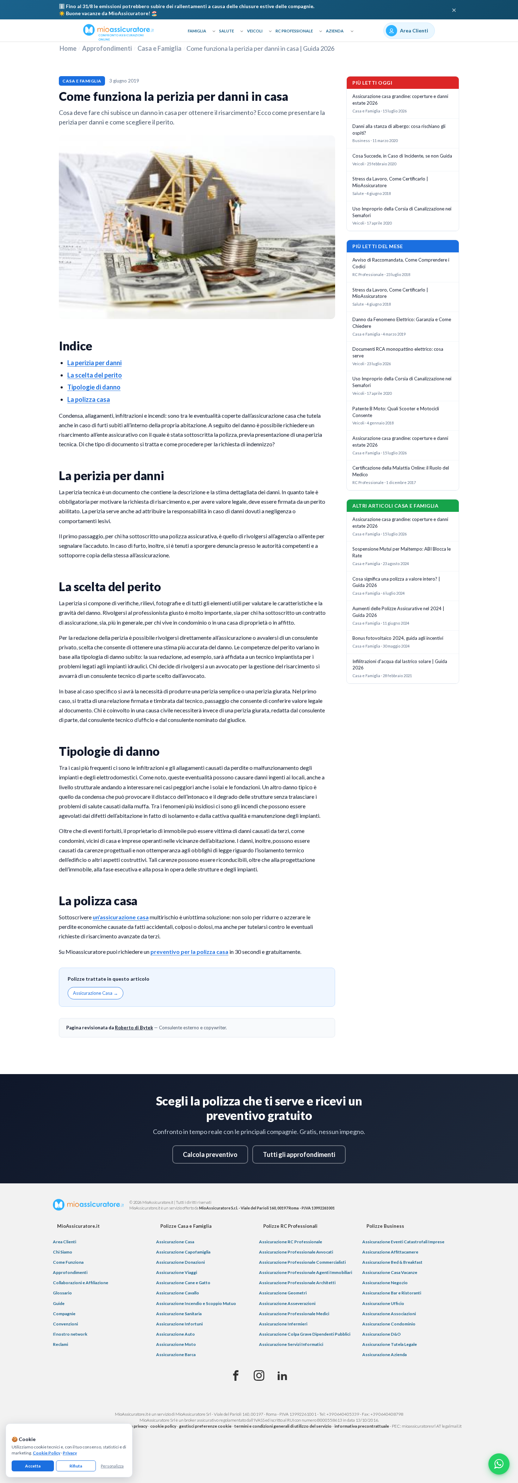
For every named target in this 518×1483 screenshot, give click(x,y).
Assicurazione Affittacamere (390, 1252)
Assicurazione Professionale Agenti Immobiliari (305, 1272)
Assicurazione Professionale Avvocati (296, 1252)
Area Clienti (64, 1241)
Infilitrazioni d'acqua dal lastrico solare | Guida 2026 (399, 664)
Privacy (70, 1453)
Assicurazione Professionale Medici (294, 1313)
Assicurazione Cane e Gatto (183, 1282)
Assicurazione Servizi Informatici (291, 1344)
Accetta (33, 1466)
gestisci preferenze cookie (205, 1426)
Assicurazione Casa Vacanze (389, 1272)
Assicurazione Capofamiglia (183, 1252)
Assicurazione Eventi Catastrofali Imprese (403, 1241)
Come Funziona (68, 1262)
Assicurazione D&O (381, 1334)
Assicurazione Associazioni (389, 1313)
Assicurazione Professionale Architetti (297, 1282)
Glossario (62, 1292)
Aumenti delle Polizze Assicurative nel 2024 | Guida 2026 (398, 612)
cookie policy (163, 1426)
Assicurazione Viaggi (176, 1272)
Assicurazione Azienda (384, 1354)
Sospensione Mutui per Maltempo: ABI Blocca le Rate (401, 552)
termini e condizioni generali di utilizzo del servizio (283, 1426)
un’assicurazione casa (121, 917)
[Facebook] (235, 1375)
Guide (58, 1303)
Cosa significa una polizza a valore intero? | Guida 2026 (396, 582)
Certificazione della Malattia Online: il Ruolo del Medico (400, 471)
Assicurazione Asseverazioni (287, 1303)
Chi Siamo (62, 1252)
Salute (226, 31)
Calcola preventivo (210, 1154)
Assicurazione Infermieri (283, 1323)
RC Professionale (294, 31)
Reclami (60, 1344)
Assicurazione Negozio (385, 1282)
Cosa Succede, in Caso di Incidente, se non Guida (402, 156)
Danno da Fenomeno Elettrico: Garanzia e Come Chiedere (401, 323)
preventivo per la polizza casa (189, 951)
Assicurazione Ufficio (383, 1303)
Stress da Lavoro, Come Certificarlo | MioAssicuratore (390, 182)
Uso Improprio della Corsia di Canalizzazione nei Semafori (401, 212)
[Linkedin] (282, 1375)
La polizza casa (88, 399)
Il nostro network (70, 1334)
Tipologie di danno (94, 387)
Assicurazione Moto (176, 1344)
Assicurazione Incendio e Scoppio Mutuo (196, 1303)
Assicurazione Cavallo (177, 1292)
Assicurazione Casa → (95, 993)
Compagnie (64, 1313)
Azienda (335, 31)
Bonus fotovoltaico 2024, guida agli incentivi (397, 638)
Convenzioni (65, 1323)
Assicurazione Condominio (388, 1323)
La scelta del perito (94, 375)
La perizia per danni (94, 363)
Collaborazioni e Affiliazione (80, 1282)
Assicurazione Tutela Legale (389, 1344)
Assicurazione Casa (175, 1241)
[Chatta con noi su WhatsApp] (499, 1464)
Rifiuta (75, 1466)
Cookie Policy (46, 1453)
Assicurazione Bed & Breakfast (392, 1262)
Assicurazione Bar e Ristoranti (391, 1292)
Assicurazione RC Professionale (290, 1241)
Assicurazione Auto (175, 1334)
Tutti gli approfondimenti (299, 1154)
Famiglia (197, 31)
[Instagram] (259, 1375)
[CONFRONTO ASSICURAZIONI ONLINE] (118, 29)
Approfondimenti (107, 48)
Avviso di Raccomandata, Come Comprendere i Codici (400, 263)
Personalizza (112, 1466)
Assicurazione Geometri (283, 1292)
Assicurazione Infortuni (179, 1323)
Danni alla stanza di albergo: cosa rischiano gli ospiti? (398, 129)
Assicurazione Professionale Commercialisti (302, 1262)
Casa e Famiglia (159, 48)
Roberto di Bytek (134, 1027)
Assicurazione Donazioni (180, 1262)
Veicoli (255, 31)
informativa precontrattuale (361, 1426)
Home (68, 48)
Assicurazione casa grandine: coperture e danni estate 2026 (400, 99)
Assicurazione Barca (176, 1354)
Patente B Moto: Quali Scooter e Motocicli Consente (395, 412)
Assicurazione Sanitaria (179, 1313)
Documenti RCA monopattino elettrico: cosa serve (397, 352)
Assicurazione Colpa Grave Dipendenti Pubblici (304, 1334)
